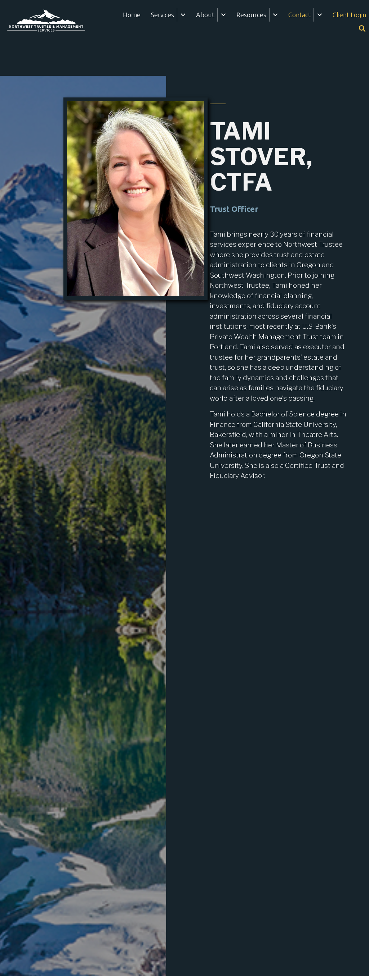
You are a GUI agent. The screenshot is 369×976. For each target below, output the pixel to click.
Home (132, 14)
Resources (251, 14)
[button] (182, 15)
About (205, 14)
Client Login (349, 14)
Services (162, 14)
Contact (299, 14)
